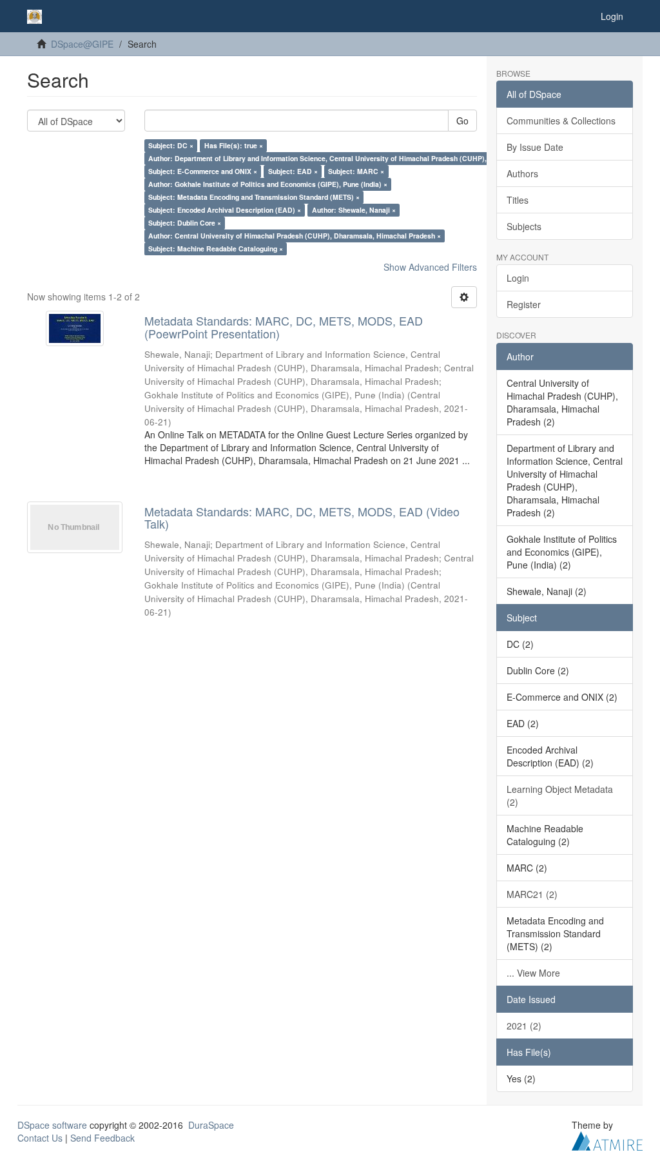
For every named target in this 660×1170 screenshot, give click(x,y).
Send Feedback (102, 1137)
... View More (533, 972)
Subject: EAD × (293, 171)
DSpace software (52, 1124)
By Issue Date (535, 147)
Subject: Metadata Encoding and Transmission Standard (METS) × (254, 197)
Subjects (524, 226)
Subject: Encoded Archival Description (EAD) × (224, 210)
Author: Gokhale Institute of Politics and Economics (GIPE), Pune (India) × (267, 184)
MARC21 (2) (532, 894)
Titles (518, 199)
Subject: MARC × (356, 171)
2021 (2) (524, 1025)
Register (524, 304)
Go (462, 120)
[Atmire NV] (607, 1139)
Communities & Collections (561, 120)
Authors (522, 173)
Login (518, 277)
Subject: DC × (170, 145)
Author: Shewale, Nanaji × (354, 210)
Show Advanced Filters (430, 266)
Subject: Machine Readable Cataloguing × (215, 248)
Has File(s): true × (233, 145)
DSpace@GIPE (82, 43)
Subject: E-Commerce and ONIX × (202, 171)
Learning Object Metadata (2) (560, 795)
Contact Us (40, 1137)
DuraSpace (211, 1124)
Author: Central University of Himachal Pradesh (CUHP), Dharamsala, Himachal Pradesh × (294, 235)
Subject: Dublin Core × (184, 223)
